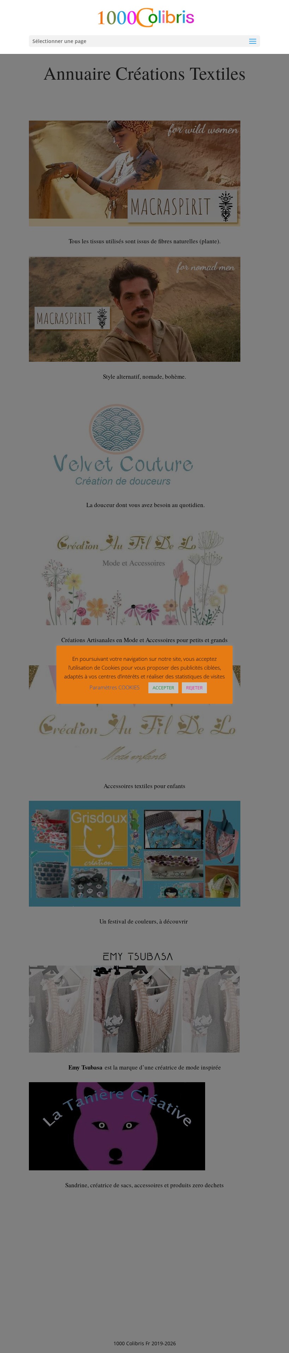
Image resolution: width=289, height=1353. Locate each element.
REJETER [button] (194, 687)
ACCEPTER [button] (163, 687)
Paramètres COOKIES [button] (115, 687)
